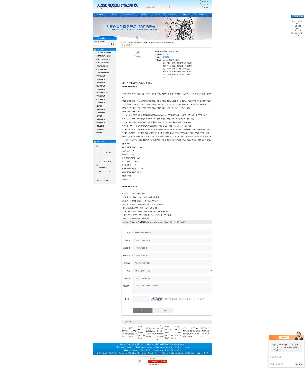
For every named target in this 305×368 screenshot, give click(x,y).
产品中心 (130, 42)
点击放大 (139, 56)
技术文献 (157, 14)
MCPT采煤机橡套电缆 (103, 59)
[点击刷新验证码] (157, 299)
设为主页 (205, 4)
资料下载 (186, 14)
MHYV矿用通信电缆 (151, 42)
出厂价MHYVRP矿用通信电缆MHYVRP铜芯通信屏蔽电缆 (168, 332)
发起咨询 (299, 364)
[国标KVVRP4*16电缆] (104, 179)
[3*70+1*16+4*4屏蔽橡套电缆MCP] (104, 160)
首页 (124, 42)
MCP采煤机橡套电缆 (102, 63)
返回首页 (119, 347)
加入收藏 (205, 7)
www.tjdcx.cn (184, 347)
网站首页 (205, 1)
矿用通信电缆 (139, 42)
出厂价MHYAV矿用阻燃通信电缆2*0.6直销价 (178, 332)
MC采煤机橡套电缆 (102, 66)
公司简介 (114, 14)
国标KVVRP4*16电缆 (104, 180)
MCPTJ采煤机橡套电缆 (103, 56)
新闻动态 (128, 14)
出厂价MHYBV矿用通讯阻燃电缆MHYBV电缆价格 (141, 332)
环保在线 (152, 358)
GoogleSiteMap (158, 350)
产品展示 (143, 14)
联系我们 (200, 14)
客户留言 (171, 14)
